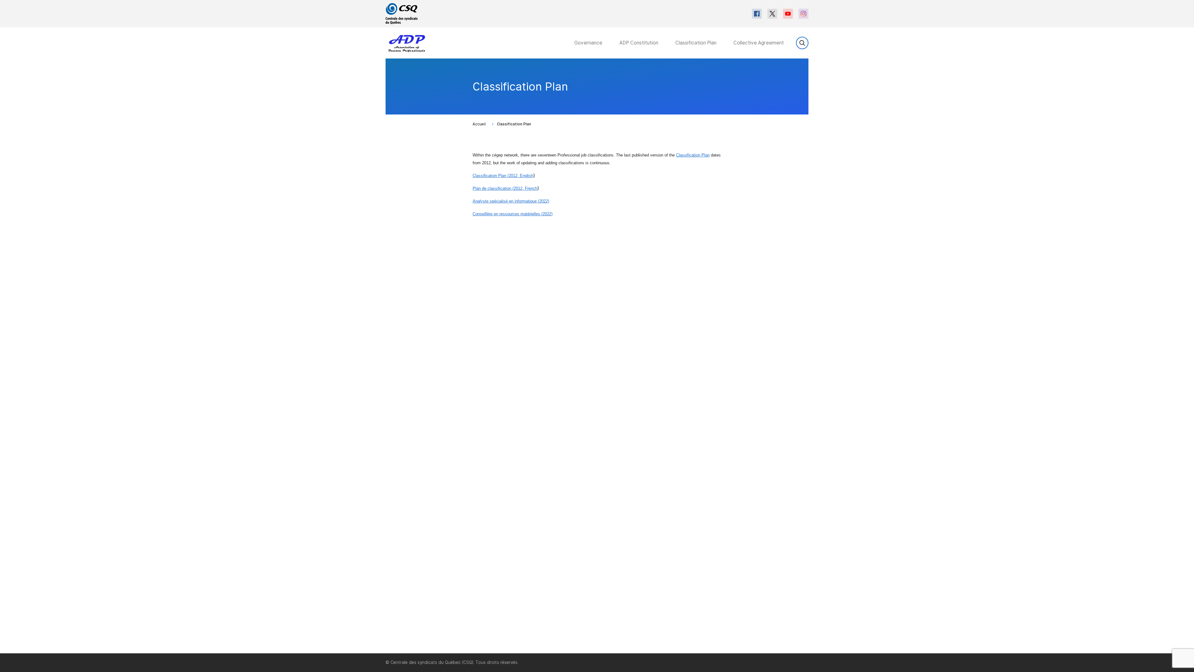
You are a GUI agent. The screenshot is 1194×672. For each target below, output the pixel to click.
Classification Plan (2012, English (503, 175)
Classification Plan (695, 43)
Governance (588, 43)
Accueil (479, 124)
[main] (597, 355)
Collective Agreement (759, 43)
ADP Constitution (638, 43)
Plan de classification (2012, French (505, 188)
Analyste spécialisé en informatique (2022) (511, 201)
